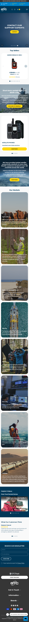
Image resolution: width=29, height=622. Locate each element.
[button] (12, 9)
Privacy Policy (20, 563)
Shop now (14, 34)
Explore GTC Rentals (14, 106)
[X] (13, 605)
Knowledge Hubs (5, 4)
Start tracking (14, 577)
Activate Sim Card (14, 4)
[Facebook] (15, 605)
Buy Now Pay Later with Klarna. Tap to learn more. (14, 1)
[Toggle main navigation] (27, 9)
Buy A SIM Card (23, 4)
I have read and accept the (13, 563)
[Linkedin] (11, 605)
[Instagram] (17, 605)
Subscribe (6, 558)
